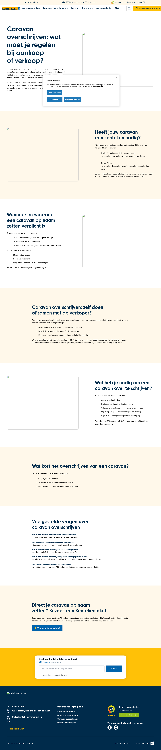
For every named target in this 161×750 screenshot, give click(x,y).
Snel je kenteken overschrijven (27, 717)
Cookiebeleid (98, 86)
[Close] (116, 77)
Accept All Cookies (72, 99)
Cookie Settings (54, 92)
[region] (81, 90)
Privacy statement (122, 743)
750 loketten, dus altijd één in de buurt (81, 2)
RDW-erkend (33, 2)
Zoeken (113, 668)
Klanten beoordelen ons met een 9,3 (130, 2)
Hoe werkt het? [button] (16, 728)
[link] (31, 8)
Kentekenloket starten (23, 743)
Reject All (54, 99)
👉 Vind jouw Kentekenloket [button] (47, 628)
